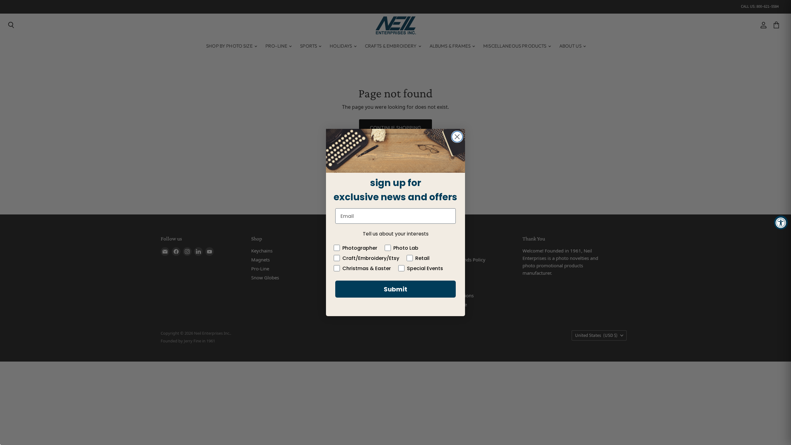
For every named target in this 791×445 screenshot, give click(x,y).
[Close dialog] (457, 136)
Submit (395, 289)
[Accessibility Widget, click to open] (781, 223)
